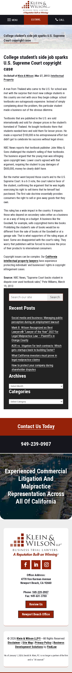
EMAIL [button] (37, 19)
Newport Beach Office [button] (36, 614)
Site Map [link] (27, 642)
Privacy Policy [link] (43, 642)
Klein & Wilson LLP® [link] (29, 638)
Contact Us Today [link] (36, 426)
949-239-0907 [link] (36, 444)
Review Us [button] (36, 604)
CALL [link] (61, 19)
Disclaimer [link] (14, 642)
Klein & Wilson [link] (25, 75)
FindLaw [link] (52, 647)
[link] (36, 7)
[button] (12, 19)
